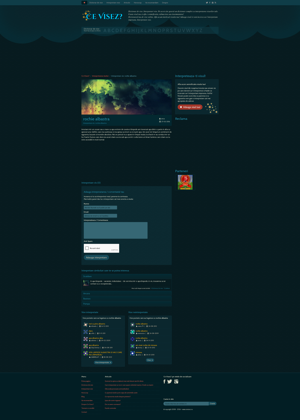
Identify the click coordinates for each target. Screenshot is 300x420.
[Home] (84, 3)
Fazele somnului (110, 408)
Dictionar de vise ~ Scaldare (161, 288)
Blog (82, 397)
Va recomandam (151, 3)
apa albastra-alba (96, 338)
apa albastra (94, 345)
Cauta (212, 403)
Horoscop (138, 3)
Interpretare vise (113, 3)
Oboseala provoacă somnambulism (117, 389)
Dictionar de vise (96, 3)
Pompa (86, 304)
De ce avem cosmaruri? (113, 404)
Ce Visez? (85, 76)
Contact (84, 412)
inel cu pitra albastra (97, 324)
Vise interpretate (102, 362)
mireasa (139, 352)
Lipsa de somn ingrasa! (112, 400)
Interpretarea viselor (100, 76)
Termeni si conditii (87, 408)
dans (91, 331)
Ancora (86, 293)
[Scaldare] (86, 283)
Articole (127, 3)
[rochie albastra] (126, 97)
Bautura (86, 298)
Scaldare (87, 276)
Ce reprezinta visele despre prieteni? (118, 397)
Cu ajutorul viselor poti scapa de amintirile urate (121, 393)
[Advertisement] (150, 53)
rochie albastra (141, 324)
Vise (149, 360)
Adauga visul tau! (191, 107)
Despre (165, 3)
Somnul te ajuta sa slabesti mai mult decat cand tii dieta (124, 381)
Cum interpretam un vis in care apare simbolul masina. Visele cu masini (129, 385)
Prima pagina (85, 381)
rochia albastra (141, 338)
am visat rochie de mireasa (146, 345)
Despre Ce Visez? (87, 404)
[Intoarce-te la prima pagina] (102, 15)
